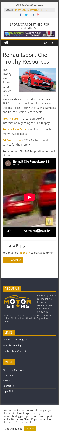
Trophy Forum (11, 118)
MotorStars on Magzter (15, 339)
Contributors (10, 375)
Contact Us (8, 385)
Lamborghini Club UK (14, 350)
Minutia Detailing (12, 345)
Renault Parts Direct (15, 129)
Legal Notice (9, 391)
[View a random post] (52, 43)
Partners (7, 380)
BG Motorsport (12, 140)
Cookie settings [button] (13, 428)
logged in (24, 252)
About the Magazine (14, 370)
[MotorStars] (6, 43)
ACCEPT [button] (30, 428)
